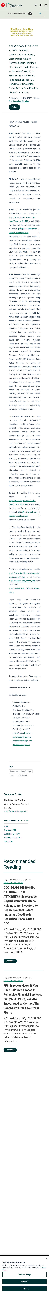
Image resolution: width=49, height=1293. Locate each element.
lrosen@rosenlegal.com (22, 733)
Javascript (8, 841)
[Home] (11, 5)
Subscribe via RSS (12, 834)
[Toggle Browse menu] (40, 13)
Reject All (24, 1282)
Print (6, 826)
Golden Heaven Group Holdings (21, 771)
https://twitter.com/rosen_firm (22, 581)
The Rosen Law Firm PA (19, 101)
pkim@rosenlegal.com (27, 229)
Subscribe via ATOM (12, 837)
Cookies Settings (24, 1275)
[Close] (46, 1258)
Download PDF (10, 830)
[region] (24, 1274)
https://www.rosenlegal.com (15, 811)
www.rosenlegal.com (21, 744)
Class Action (22, 775)
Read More (10, 961)
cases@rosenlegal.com (18, 233)
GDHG (12, 775)
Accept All (24, 1288)
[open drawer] (45, 5)
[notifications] (40, 5)
